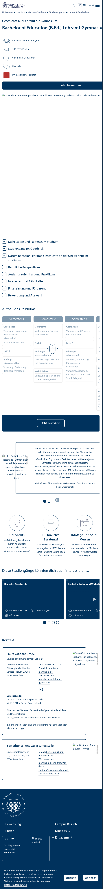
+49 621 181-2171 (52, 664)
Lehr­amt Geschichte (79, 12)
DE (79, 5)
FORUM (9, 839)
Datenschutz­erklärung (15, 885)
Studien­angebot (57, 12)
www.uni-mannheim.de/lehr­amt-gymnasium (50, 679)
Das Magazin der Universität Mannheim (12, 849)
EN (84, 5)
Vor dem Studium (37, 12)
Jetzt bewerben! (51, 423)
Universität (7, 12)
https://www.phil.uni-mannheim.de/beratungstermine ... (35, 717)
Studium (20, 12)
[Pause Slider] (57, 500)
